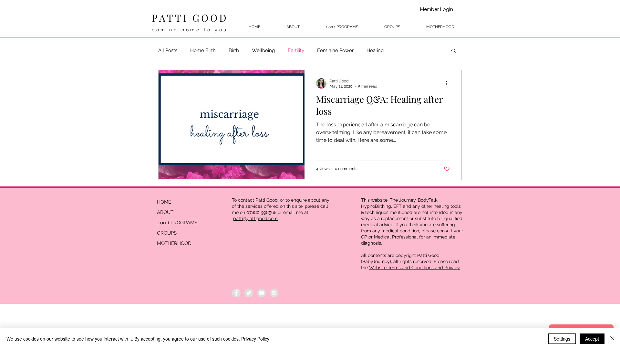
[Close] (612, 338)
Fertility (296, 50)
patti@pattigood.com (255, 218)
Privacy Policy (255, 338)
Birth (234, 50)
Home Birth (203, 50)
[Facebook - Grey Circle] (236, 293)
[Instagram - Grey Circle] (274, 293)
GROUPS (167, 233)
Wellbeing (263, 50)
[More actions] (449, 83)
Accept (592, 338)
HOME (164, 202)
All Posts (167, 50)
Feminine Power (335, 50)
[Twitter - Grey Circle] (248, 293)
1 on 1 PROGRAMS (177, 223)
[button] (453, 51)
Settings (562, 338)
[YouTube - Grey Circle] (261, 293)
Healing (375, 50)
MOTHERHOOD (174, 243)
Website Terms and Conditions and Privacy (414, 267)
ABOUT (165, 212)
